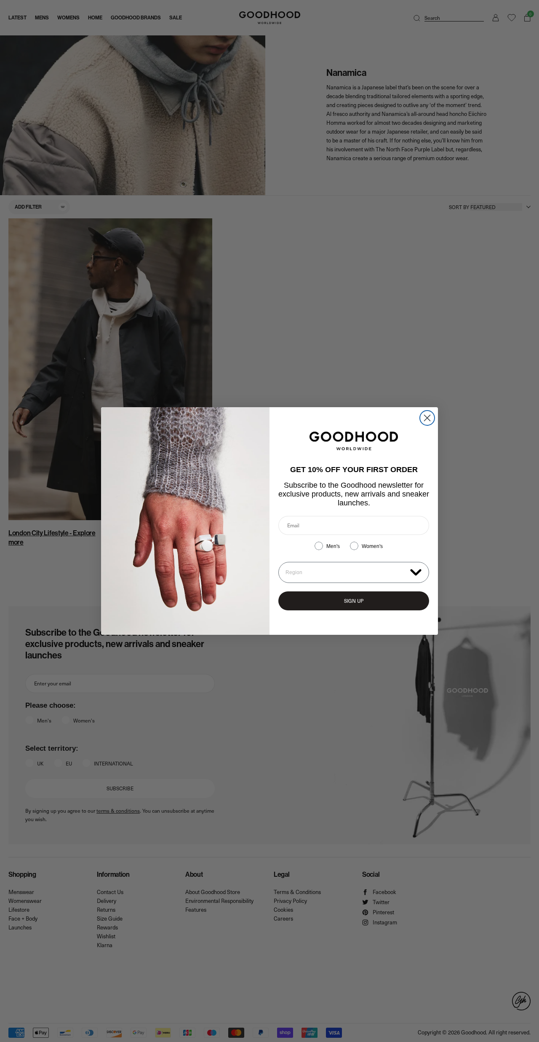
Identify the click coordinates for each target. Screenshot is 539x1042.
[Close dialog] (427, 418)
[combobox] (346, 572)
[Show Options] (415, 571)
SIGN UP (353, 600)
